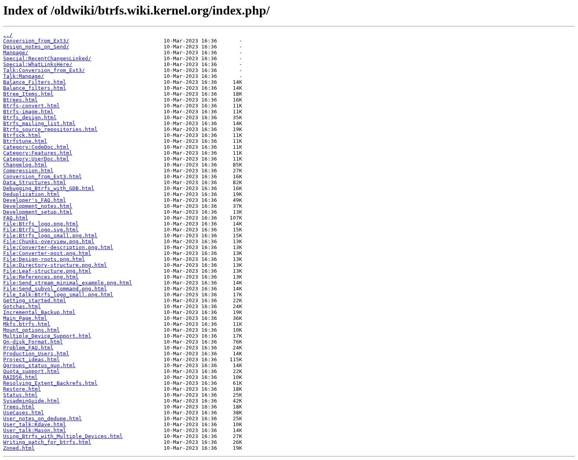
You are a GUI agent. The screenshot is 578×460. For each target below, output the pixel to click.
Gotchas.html (22, 306)
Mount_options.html (31, 330)
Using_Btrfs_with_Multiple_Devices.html (63, 436)
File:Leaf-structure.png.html (47, 271)
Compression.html (28, 171)
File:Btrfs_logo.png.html (41, 224)
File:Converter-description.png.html (58, 247)
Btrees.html (20, 100)
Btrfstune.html (25, 141)
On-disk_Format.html (33, 342)
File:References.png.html (41, 277)
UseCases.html (23, 413)
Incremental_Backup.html (39, 312)
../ (8, 35)
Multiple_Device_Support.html (47, 336)
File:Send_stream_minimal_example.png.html (67, 283)
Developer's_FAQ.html (34, 200)
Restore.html (22, 389)
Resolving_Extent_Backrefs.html (50, 383)
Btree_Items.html (28, 94)
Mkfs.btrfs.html (26, 324)
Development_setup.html (37, 212)
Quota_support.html (31, 371)
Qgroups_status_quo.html (39, 365)
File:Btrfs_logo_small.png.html (50, 235)
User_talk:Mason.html (34, 430)
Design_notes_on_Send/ (36, 47)
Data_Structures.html (34, 182)
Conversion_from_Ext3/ (36, 41)
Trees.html (19, 407)
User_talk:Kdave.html (34, 424)
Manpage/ (15, 52)
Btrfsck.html (22, 135)
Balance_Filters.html (34, 82)
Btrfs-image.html (28, 112)
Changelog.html (25, 165)
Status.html (20, 395)
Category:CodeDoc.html (36, 147)
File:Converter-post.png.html (47, 253)
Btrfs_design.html (30, 117)
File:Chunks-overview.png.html (48, 241)
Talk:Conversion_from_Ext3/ (44, 70)
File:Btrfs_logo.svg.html (41, 230)
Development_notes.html (37, 206)
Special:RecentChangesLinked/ (47, 58)
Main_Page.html (25, 318)
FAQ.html (15, 218)
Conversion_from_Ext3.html (42, 176)
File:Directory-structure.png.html (55, 265)
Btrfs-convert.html (31, 106)
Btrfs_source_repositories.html (50, 129)
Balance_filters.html (34, 88)
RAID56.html (20, 377)
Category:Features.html (37, 153)
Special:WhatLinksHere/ (37, 64)
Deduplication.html (31, 194)
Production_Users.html (36, 354)
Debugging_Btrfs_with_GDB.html (48, 188)
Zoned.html (19, 448)
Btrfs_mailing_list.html (39, 123)
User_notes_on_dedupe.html (42, 418)
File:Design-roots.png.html (44, 259)
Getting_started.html (34, 300)
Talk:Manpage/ (23, 76)
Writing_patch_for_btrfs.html (47, 442)
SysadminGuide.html (31, 401)
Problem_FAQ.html (28, 348)
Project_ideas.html (31, 359)
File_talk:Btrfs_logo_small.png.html (58, 294)
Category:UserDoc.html (36, 159)
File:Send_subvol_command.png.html (55, 289)
